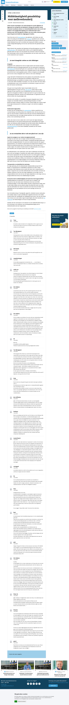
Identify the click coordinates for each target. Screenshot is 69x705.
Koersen (32, 5)
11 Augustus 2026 (65, 64)
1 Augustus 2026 (65, 70)
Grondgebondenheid (12, 126)
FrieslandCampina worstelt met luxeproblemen (59, 71)
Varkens (7, 5)
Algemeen (53, 54)
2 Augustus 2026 (65, 67)
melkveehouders (11, 50)
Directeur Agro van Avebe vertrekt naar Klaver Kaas (59, 55)
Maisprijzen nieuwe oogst (56, 68)
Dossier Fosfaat (55, 43)
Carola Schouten (55, 48)
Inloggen (63, 1)
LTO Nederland (11, 69)
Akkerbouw (13, 5)
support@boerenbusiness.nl (7, 685)
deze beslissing (21, 37)
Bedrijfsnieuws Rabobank (56, 45)
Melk (2, 5)
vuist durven (28, 89)
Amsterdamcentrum (55, 65)
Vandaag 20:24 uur (64, 54)
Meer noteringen (59, 36)
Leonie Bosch (62, 48)
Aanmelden (53, 685)
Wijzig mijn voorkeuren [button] (22, 701)
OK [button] (15, 701)
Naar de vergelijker (56, 224)
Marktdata (26, 5)
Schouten (29, 39)
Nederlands (47, 1)
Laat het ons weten (37, 208)
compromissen (27, 110)
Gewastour (20, 5)
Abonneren (57, 1)
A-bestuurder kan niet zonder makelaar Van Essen (59, 62)
